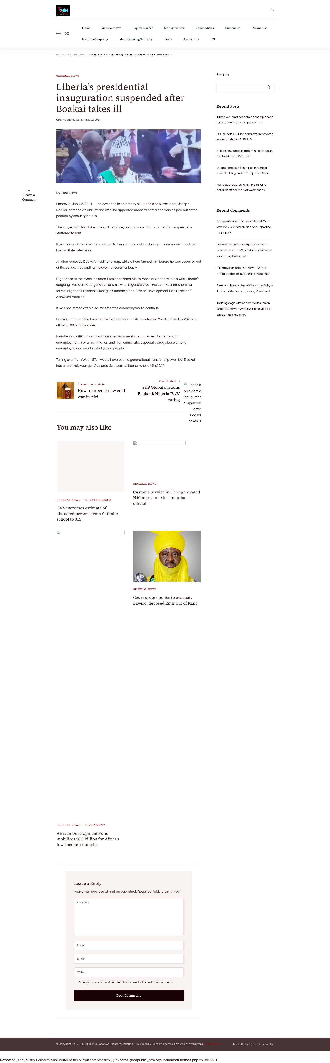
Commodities (205, 27)
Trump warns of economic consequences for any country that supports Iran (245, 119)
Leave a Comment (29, 197)
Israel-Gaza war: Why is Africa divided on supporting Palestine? (244, 227)
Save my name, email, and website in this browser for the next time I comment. (125, 982)
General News (111, 27)
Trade (168, 39)
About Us (268, 1044)
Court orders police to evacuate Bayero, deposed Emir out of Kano (165, 600)
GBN (81, 1044)
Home (86, 27)
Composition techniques (233, 221)
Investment (95, 825)
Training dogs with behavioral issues (241, 303)
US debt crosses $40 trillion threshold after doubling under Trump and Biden (243, 170)
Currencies (232, 27)
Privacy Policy (212, 1044)
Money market (174, 27)
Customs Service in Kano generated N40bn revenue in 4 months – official (166, 497)
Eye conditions (226, 285)
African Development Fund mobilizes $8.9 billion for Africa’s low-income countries (88, 839)
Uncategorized (98, 499)
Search (223, 74)
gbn (58, 120)
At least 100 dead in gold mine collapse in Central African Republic (245, 153)
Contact (255, 1044)
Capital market (143, 27)
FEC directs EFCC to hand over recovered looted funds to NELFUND (245, 136)
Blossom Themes (162, 1044)
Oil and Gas (259, 27)
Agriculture (191, 39)
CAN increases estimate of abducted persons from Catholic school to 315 (87, 513)
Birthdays (223, 267)
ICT (213, 39)
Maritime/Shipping (95, 39)
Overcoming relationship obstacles (240, 244)
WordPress (196, 1044)
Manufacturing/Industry (136, 39)
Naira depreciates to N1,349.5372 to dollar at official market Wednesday (241, 187)
